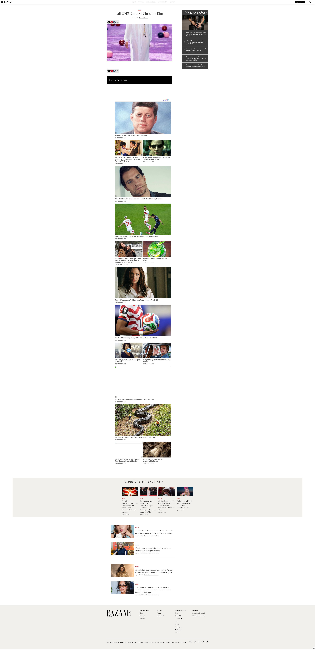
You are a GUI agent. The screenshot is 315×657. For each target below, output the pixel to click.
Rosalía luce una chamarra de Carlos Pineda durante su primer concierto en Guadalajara (153, 571)
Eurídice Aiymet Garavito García (151, 536)
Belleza (141, 2)
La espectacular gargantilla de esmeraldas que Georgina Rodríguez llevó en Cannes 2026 (148, 506)
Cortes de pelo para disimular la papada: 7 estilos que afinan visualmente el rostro (196, 50)
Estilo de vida (162, 2)
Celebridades (151, 2)
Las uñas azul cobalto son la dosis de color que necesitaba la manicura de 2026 (196, 58)
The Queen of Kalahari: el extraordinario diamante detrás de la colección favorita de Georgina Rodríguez (153, 590)
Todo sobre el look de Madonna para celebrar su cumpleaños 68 (184, 504)
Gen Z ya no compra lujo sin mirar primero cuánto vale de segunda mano (153, 549)
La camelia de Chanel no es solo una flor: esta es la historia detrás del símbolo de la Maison (154, 532)
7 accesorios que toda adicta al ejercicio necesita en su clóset (195, 65)
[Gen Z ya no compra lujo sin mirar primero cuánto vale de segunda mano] (122, 548)
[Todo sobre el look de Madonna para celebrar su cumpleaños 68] (185, 491)
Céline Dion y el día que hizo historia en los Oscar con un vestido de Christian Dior (166, 505)
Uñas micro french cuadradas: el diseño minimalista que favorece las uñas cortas (196, 34)
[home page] (8, 2)
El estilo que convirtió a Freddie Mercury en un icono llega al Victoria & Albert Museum (129, 506)
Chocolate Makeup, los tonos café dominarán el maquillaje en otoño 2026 (196, 42)
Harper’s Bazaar (143, 18)
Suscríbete (300, 2)
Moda (134, 2)
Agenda (172, 2)
